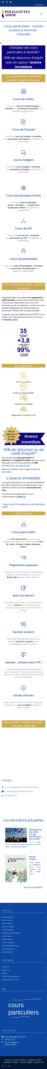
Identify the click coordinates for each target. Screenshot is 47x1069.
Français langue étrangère (11, 933)
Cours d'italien (7, 936)
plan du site (39, 1062)
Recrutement (39, 5)
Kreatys (15, 1062)
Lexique (4, 973)
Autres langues (7, 939)
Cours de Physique (8, 949)
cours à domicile (16, 1017)
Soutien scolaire (7, 917)
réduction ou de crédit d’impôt (17, 465)
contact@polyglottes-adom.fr (15, 1037)
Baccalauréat (37, 999)
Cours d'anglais (7, 923)
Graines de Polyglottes (10, 980)
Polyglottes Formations (10, 976)
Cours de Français (8, 942)
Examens (20, 1000)
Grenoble (15, 1000)
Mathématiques (25, 1016)
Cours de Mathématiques (10, 946)
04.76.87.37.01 (9, 1039)
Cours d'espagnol (8, 930)
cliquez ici (20, 496)
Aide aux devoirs (7, 920)
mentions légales (26, 1062)
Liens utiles (5, 970)
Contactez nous (8, 314)
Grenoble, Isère (10, 319)
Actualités (5, 967)
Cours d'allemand (8, 927)
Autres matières (7, 952)
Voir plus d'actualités (33, 887)
